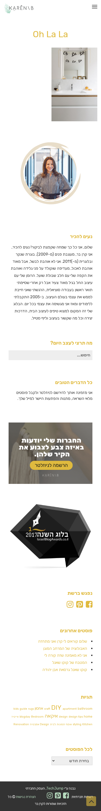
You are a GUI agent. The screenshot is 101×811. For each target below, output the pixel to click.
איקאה (51, 716)
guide (23, 708)
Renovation (21, 724)
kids (16, 708)
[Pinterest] (79, 605)
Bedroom (37, 716)
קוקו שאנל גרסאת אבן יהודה (64, 669)
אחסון (39, 708)
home (88, 716)
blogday (25, 716)
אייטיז (15, 716)
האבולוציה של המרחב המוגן (65, 648)
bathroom (85, 708)
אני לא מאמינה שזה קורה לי (65, 655)
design (63, 716)
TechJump (54, 788)
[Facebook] (89, 605)
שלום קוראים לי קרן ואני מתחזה (62, 641)
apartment (70, 708)
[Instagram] (70, 605)
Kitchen (87, 724)
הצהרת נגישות (26, 797)
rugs (31, 708)
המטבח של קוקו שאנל (69, 662)
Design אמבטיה (39, 724)
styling (77, 724)
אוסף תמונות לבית (61, 724)
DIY (56, 707)
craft (47, 708)
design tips (76, 716)
